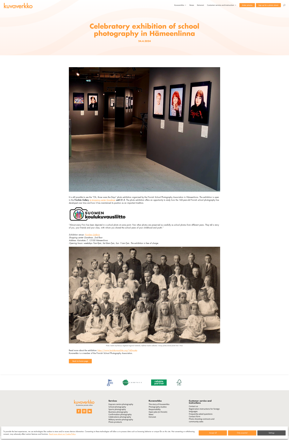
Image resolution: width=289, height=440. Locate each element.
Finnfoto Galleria (92, 235)
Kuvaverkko (179, 5)
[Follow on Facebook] (79, 411)
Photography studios (158, 407)
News (191, 5)
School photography (117, 407)
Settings (271, 433)
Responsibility (155, 409)
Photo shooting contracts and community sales (201, 420)
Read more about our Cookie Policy (62, 434)
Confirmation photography (120, 414)
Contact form (194, 416)
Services (112, 401)
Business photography (118, 412)
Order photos (247, 5)
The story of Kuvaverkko (159, 404)
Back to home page (80, 361)
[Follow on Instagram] (84, 411)
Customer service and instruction (220, 5)
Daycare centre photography (120, 404)
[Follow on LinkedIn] (89, 411)
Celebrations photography (119, 417)
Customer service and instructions (200, 402)
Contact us (193, 406)
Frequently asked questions (200, 414)
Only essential (242, 433)
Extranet (200, 5)
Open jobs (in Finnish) (158, 412)
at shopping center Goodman (102, 200)
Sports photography (117, 409)
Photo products (115, 422)
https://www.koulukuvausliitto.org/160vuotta (117, 350)
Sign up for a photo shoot (268, 5)
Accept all (213, 433)
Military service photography (120, 419)
